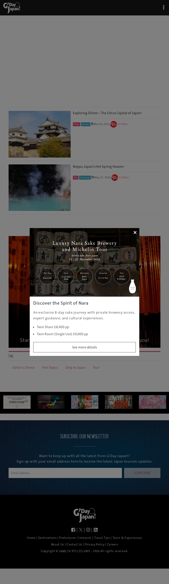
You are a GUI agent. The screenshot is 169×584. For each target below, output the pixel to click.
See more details (84, 347)
